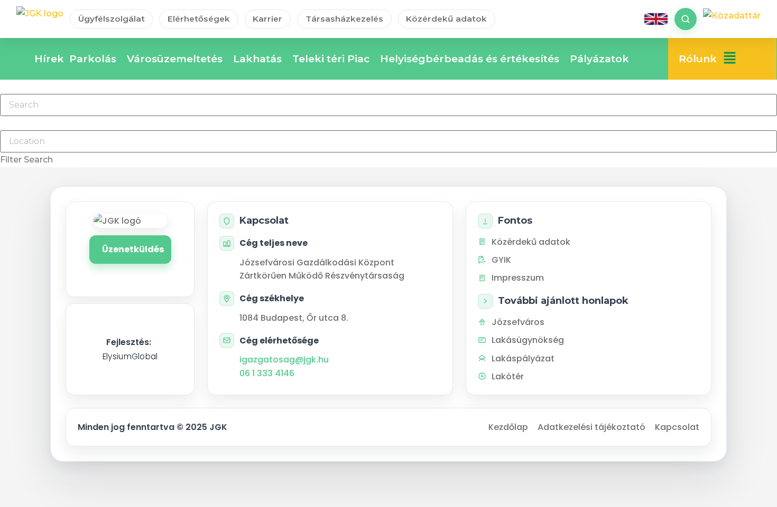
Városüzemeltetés (175, 59)
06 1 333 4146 (266, 373)
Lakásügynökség (528, 340)
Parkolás (92, 59)
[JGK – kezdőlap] (39, 19)
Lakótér (508, 376)
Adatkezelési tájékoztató (591, 427)
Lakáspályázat (523, 358)
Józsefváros (518, 322)
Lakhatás (257, 59)
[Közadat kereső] (732, 19)
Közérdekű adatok (446, 19)
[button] (729, 58)
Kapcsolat (677, 427)
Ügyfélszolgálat (111, 19)
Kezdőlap (508, 427)
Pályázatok (599, 59)
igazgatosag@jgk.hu (284, 359)
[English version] (656, 19)
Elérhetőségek (199, 19)
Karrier (267, 19)
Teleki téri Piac (330, 59)
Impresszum (518, 278)
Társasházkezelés (344, 19)
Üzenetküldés (133, 249)
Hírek (49, 59)
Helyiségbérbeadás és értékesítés (469, 59)
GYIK (501, 260)
